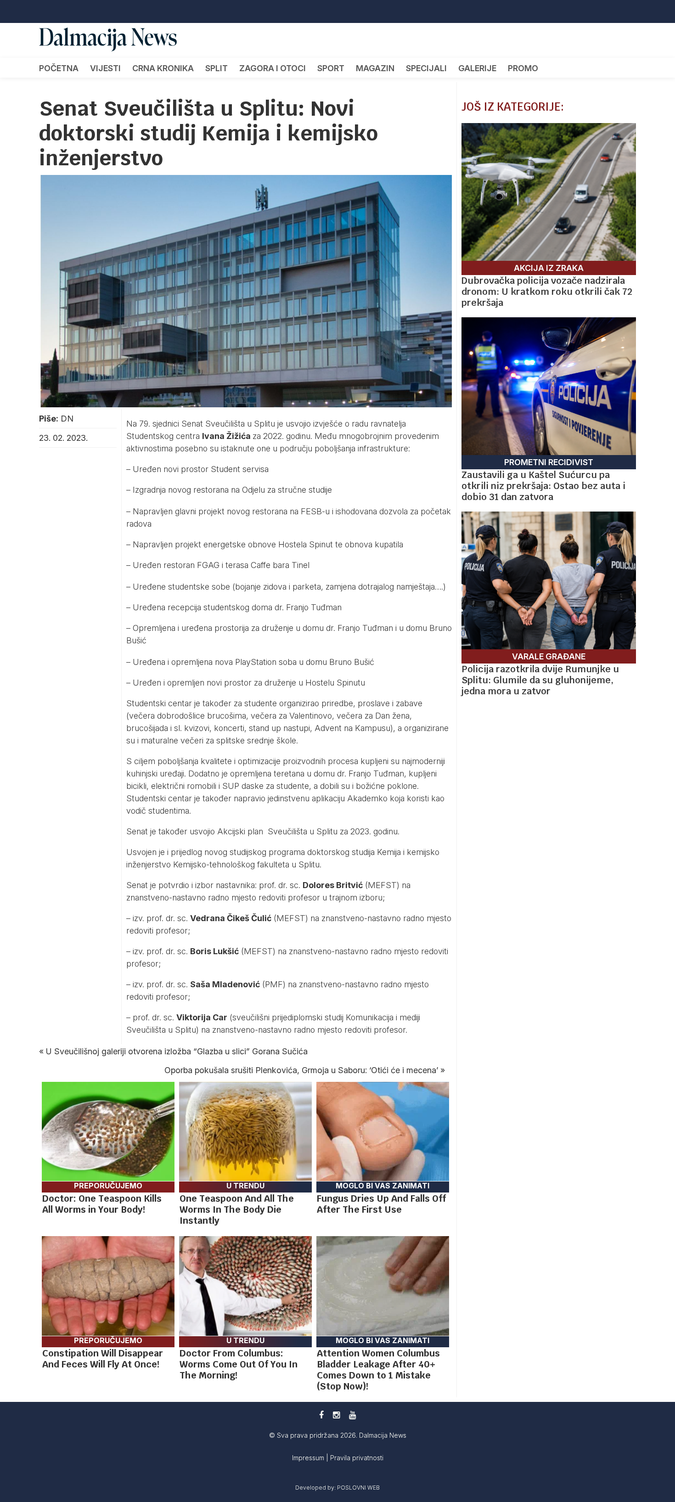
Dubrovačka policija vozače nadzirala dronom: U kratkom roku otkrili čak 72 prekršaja (546, 292)
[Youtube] (352, 1415)
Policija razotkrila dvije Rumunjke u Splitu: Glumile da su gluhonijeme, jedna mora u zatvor (540, 680)
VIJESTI (105, 68)
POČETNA (59, 68)
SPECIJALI (426, 68)
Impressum (309, 1458)
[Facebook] (321, 1415)
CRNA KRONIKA (163, 68)
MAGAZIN (375, 68)
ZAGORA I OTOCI (272, 68)
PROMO (523, 68)
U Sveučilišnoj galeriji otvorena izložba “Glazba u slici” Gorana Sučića (177, 1051)
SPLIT (216, 68)
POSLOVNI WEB (358, 1487)
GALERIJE (477, 68)
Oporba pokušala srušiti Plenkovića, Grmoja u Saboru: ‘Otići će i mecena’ (301, 1070)
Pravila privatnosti (356, 1458)
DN (67, 418)
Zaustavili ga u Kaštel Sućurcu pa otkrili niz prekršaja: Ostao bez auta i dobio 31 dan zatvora (543, 486)
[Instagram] (336, 1415)
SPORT (330, 68)
